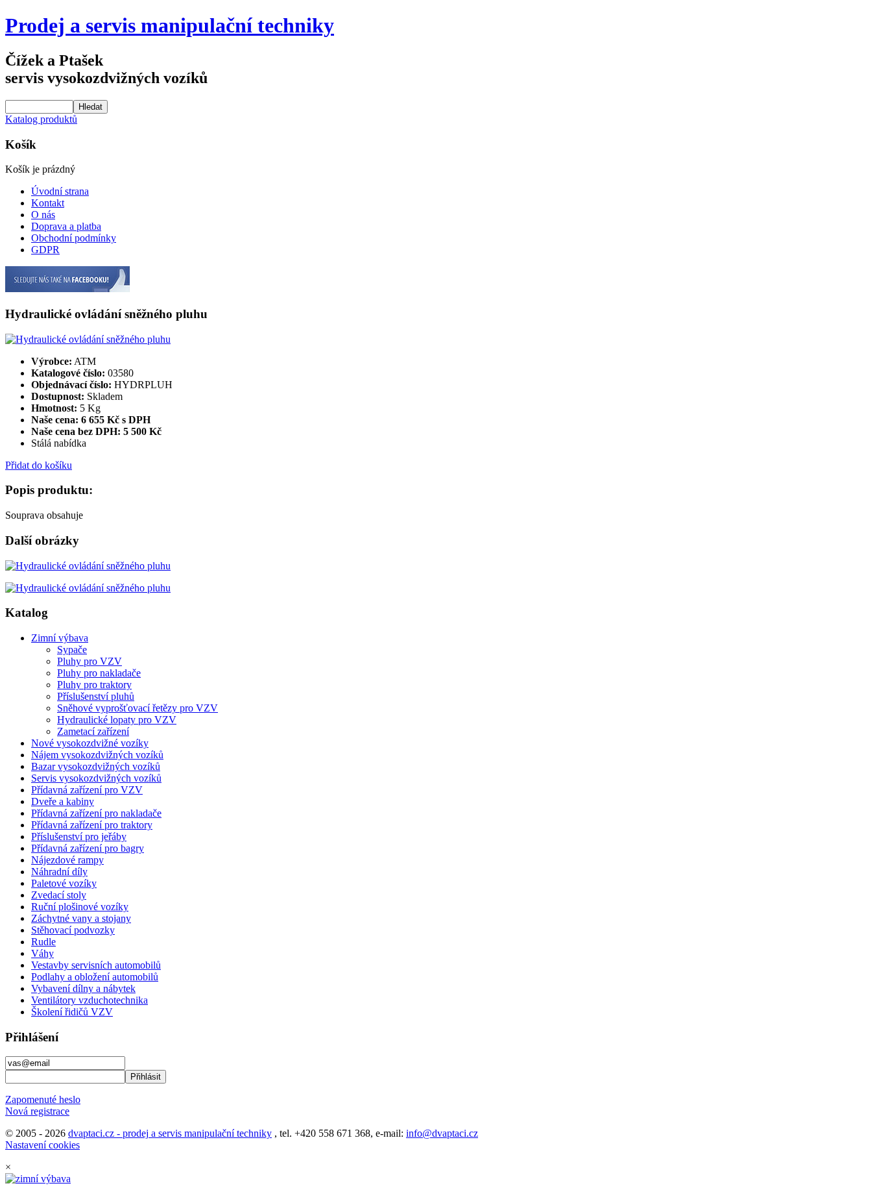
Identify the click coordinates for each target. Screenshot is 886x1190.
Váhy (42, 953)
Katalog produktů (41, 119)
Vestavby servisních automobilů (96, 965)
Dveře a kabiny (62, 801)
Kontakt (47, 202)
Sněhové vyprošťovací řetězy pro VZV (137, 707)
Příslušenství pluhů (95, 696)
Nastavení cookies (42, 1144)
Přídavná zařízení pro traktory (91, 824)
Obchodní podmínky (73, 237)
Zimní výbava (59, 637)
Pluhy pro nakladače (99, 672)
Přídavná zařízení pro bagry (87, 848)
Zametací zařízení (93, 731)
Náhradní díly (59, 871)
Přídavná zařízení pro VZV (87, 789)
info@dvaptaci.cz (442, 1133)
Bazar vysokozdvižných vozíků (95, 766)
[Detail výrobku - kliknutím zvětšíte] (88, 339)
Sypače (72, 649)
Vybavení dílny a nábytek (83, 988)
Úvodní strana (60, 191)
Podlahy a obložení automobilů (94, 976)
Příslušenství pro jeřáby (78, 836)
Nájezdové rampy (67, 859)
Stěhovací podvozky (73, 930)
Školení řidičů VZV (72, 1011)
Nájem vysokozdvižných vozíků (97, 754)
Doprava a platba (66, 226)
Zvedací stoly (58, 894)
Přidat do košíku (38, 465)
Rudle (43, 941)
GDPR (45, 249)
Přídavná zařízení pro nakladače (96, 813)
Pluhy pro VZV (89, 661)
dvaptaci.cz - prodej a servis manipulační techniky (170, 1133)
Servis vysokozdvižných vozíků (96, 778)
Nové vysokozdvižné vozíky (90, 743)
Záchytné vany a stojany (81, 918)
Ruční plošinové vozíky (79, 906)
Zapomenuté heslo (42, 1099)
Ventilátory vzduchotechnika (89, 1000)
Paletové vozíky (64, 883)
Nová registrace (37, 1111)
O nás (43, 214)
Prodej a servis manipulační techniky (169, 25)
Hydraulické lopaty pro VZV (116, 719)
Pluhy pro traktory (94, 684)
